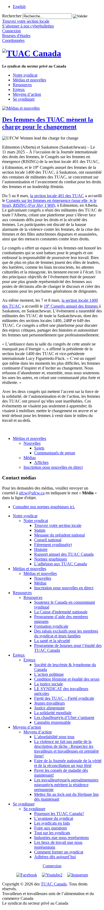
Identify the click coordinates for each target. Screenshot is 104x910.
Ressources (22, 84)
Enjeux (19, 89)
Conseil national (47, 540)
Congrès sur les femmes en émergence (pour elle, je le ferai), (49, 203)
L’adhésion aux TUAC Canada (60, 564)
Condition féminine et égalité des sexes (66, 679)
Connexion (52, 866)
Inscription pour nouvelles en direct (53, 467)
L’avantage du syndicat (53, 818)
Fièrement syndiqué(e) (53, 544)
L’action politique (49, 674)
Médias (29, 457)
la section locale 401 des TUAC (57, 195)
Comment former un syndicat (58, 852)
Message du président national (59, 535)
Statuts (39, 530)
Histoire (40, 549)
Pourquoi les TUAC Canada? (59, 813)
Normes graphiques (50, 559)
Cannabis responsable (52, 722)
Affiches (41, 462)
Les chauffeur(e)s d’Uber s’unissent (64, 717)
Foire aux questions (50, 828)
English (19, 6)
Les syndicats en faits (52, 823)
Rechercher (11, 16)
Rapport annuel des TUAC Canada (64, 554)
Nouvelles (32, 443)
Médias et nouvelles (29, 80)
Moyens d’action (27, 94)
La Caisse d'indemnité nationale (60, 612)
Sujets (39, 448)
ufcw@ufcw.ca (32, 493)
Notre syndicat (25, 75)
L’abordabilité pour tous (54, 736)
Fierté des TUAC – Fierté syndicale (64, 698)
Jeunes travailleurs (49, 703)
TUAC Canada (54, 884)
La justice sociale (48, 684)
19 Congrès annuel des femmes (71, 306)
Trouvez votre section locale (57, 525)
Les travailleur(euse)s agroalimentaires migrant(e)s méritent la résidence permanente (66, 785)
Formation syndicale (51, 626)
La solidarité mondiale (52, 712)
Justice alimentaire (49, 708)
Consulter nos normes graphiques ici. (44, 506)
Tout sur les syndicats (52, 832)
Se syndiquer (24, 99)
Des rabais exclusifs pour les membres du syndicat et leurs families (66, 633)
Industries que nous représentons (61, 837)
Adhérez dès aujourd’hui (55, 857)
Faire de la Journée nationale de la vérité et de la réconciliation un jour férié (68, 763)
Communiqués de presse (54, 453)
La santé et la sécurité (52, 640)
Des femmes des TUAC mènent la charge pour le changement (47, 123)
